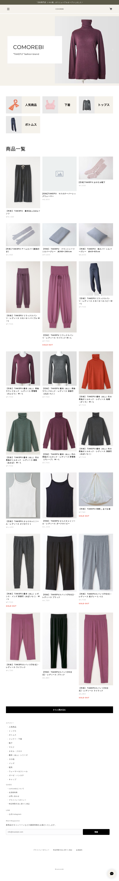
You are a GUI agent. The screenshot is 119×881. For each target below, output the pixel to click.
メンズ (12, 763)
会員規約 (79, 850)
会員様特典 (13, 792)
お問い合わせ (14, 796)
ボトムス (12, 735)
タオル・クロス (15, 751)
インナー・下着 (15, 739)
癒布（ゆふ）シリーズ (18, 755)
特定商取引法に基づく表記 (19, 804)
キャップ (12, 779)
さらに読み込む (59, 710)
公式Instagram (15, 814)
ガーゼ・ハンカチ (16, 775)
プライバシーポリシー (17, 800)
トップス (12, 731)
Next (112, 50)
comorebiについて (16, 789)
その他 (12, 759)
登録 (96, 832)
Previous (6, 50)
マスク (12, 747)
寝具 (11, 767)
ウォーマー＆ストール (18, 771)
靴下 (11, 743)
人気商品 (12, 727)
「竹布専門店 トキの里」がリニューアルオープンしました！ (59, 2)
